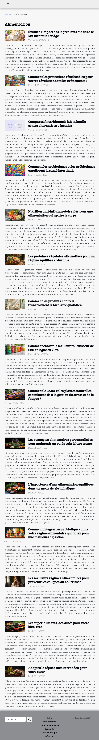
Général (49, 736)
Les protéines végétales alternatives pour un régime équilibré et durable (61, 258)
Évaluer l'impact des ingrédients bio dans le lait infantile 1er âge (61, 34)
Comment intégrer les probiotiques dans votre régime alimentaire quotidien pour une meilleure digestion (58, 533)
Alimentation (49, 721)
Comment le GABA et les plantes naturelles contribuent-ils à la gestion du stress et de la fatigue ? (61, 394)
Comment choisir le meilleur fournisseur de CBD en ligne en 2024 (61, 348)
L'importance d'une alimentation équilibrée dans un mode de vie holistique (61, 486)
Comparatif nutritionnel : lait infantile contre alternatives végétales (57, 123)
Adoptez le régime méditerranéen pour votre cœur (57, 669)
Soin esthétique (49, 732)
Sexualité (49, 728)
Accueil (8, 14)
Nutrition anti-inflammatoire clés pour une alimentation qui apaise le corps (60, 213)
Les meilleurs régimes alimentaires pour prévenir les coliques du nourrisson (58, 580)
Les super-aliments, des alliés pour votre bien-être (58, 625)
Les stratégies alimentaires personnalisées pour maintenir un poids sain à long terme (60, 441)
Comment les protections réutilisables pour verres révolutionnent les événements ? (60, 78)
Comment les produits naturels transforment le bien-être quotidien (55, 303)
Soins (49, 718)
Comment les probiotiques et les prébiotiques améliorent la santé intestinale (61, 168)
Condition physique (49, 725)
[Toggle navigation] (8, 4)
